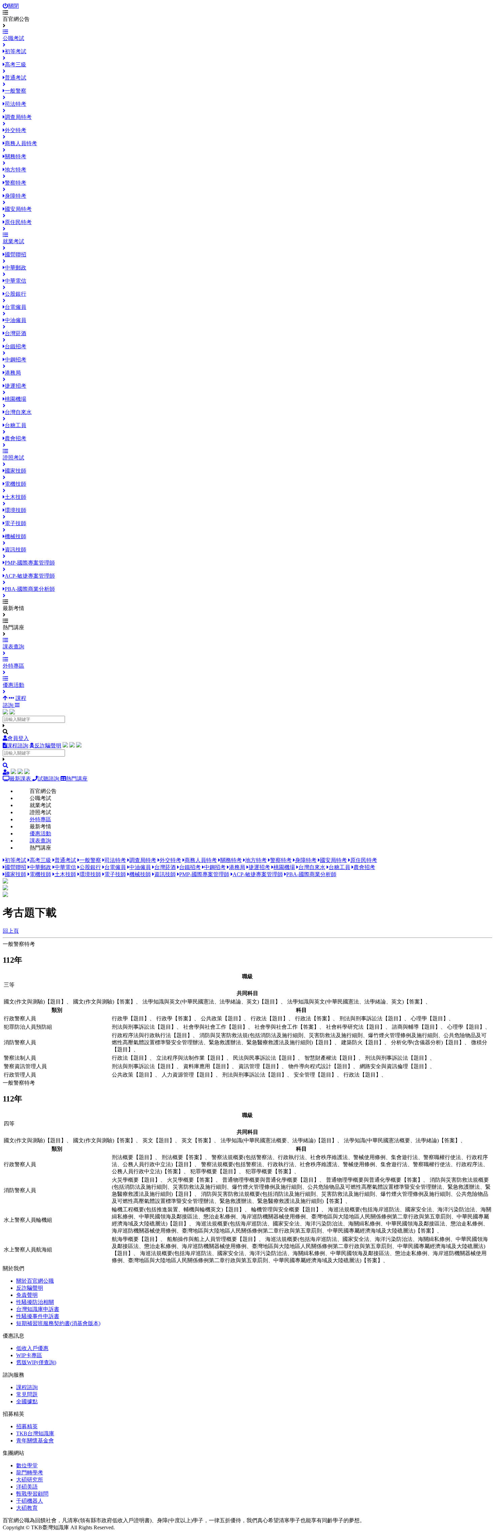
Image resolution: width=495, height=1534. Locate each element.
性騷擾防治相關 (35, 1302)
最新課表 (20, 778)
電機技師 (40, 874)
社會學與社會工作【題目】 (215, 1027)
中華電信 (65, 867)
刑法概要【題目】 (133, 1157)
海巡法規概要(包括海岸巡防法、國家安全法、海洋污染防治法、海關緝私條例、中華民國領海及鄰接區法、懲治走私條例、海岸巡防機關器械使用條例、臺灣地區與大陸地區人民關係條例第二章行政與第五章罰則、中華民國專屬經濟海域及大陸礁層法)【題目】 (301, 1216)
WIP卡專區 (29, 1355)
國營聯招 (15, 867)
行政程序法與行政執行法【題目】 (152, 1035)
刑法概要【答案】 (183, 1157)
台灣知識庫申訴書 (37, 1309)
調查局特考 (142, 860)
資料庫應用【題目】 (207, 1066)
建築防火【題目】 (362, 1042)
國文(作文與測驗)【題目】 (35, 1001)
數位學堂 (27, 1465)
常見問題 (27, 1394)
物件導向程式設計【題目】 (320, 1066)
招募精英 (27, 1426)
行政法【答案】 (314, 1018)
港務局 (237, 867)
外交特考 (170, 860)
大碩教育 (27, 1508)
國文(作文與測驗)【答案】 (104, 1001)
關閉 (13, 6)
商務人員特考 (201, 860)
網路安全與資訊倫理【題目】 (395, 1066)
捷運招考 (259, 867)
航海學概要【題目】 (136, 1239)
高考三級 (40, 860)
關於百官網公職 (35, 1281)
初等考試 (15, 860)
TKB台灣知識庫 (35, 1433)
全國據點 (27, 1401)
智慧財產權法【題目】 (331, 1058)
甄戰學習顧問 (32, 1494)
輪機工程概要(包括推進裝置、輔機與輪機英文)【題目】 (178, 1209)
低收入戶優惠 (32, 1348)
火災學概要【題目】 (136, 1180)
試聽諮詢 (49, 778)
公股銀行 (90, 867)
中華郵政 (40, 867)
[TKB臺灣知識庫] (5, 712)
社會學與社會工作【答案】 (287, 1027)
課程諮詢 (17, 745)
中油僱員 (140, 867)
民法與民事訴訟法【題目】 (265, 1058)
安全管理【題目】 (315, 1075)
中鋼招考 (215, 867)
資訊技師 (165, 874)
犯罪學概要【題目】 (214, 1171)
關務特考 (231, 860)
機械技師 (140, 874)
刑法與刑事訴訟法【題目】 (371, 1018)
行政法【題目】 (269, 1018)
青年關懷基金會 (35, 1440)
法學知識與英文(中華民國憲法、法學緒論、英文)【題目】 (211, 1001)
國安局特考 (333, 860)
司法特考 (115, 860)
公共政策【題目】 (222, 1018)
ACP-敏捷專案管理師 (258, 874)
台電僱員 (115, 867)
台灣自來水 (311, 867)
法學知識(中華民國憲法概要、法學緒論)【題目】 (279, 1140)
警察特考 (281, 860)
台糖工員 (339, 867)
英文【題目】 (158, 1140)
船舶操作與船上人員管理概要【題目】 (213, 1239)
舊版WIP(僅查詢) (36, 1362)
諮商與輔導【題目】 (416, 1027)
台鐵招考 (190, 867)
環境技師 (90, 874)
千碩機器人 (29, 1501)
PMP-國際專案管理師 (204, 874)
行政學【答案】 (175, 1018)
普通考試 (65, 860)
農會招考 (364, 867)
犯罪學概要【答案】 (269, 1171)
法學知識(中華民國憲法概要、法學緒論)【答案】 (402, 1140)
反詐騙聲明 (47, 745)
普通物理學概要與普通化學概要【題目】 (270, 1180)
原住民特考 (363, 860)
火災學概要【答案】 (191, 1180)
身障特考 (306, 860)
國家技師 (15, 874)
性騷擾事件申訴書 (37, 1316)
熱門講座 (77, 778)
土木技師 (65, 874)
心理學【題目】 (430, 1018)
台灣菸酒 (165, 867)
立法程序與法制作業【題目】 (191, 1058)
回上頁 (11, 931)
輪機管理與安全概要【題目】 (286, 1209)
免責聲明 (27, 1295)
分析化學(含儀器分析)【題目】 (427, 1042)
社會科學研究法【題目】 (355, 1027)
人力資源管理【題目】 (189, 1075)
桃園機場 (284, 867)
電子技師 (115, 874)
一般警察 (90, 860)
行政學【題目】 (131, 1018)
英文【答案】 (198, 1140)
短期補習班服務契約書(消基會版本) (58, 1323)
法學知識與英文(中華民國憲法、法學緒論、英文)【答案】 (356, 1001)
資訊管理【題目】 (260, 1066)
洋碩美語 (27, 1487)
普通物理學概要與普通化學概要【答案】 (374, 1180)
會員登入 (18, 738)
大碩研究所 (29, 1479)
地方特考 (256, 860)
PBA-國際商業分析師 (311, 874)
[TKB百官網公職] (12, 712)
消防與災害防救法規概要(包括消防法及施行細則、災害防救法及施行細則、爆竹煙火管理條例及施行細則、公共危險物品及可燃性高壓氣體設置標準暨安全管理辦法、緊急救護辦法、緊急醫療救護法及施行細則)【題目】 (301, 1187)
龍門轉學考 (29, 1472)
